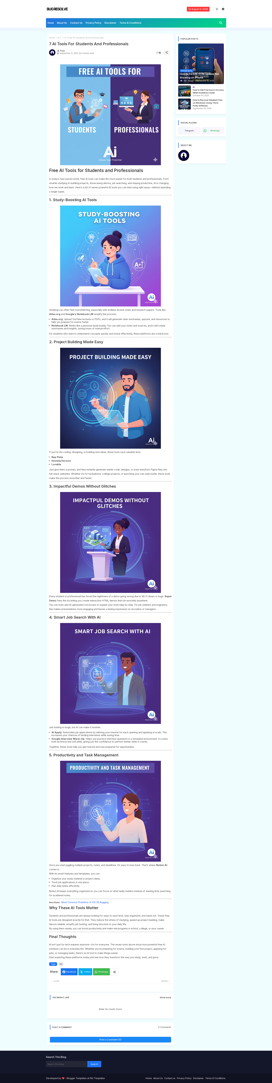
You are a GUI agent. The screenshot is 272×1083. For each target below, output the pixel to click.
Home (51, 22)
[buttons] (217, 9)
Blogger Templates (77, 1078)
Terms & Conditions (130, 22)
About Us (62, 22)
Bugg (194, 151)
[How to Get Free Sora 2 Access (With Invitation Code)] (184, 91)
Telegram (189, 130)
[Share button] (114, 971)
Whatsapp (103, 971)
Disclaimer (110, 22)
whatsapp (215, 130)
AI (59, 37)
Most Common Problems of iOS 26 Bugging (84, 902)
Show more (165, 997)
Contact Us (76, 22)
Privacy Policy (93, 22)
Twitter (87, 971)
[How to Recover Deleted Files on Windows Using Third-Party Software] (184, 104)
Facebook (71, 971)
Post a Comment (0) (110, 1039)
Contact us (169, 1078)
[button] (221, 23)
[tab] (50, 23)
